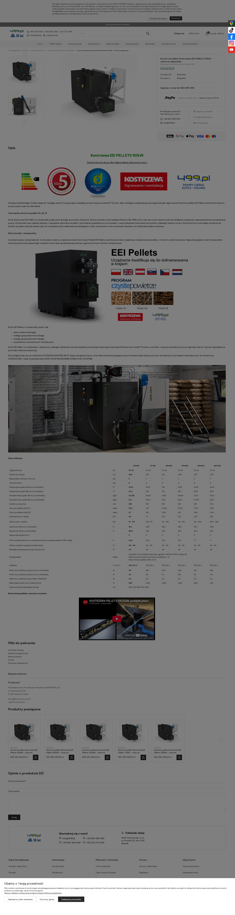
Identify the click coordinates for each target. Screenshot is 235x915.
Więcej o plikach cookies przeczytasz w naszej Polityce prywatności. (33, 893)
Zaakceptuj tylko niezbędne (20, 899)
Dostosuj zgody (47, 899)
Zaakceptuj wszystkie (71, 899)
